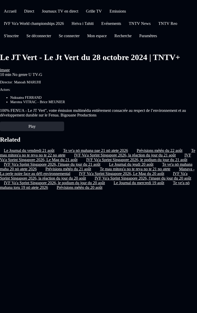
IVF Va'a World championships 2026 (34, 23)
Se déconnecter (38, 36)
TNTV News (140, 23)
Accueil (10, 11)
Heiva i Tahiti (83, 23)
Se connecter (69, 36)
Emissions (118, 11)
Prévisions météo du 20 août (79, 187)
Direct (29, 11)
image (5, 70)
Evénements (111, 23)
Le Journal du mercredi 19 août (139, 183)
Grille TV (94, 11)
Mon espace (97, 36)
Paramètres (148, 36)
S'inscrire (11, 36)
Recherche (123, 36)
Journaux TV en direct (60, 11)
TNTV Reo (167, 23)
